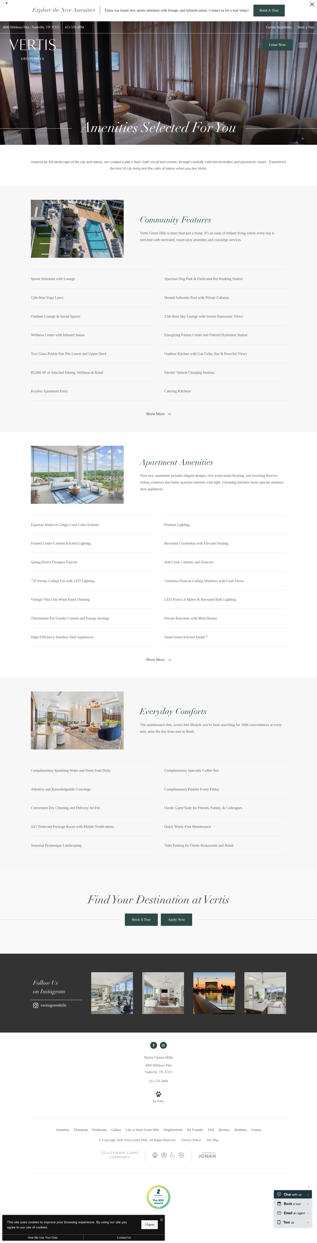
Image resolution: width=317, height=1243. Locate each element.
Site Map (212, 1177)
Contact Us (124, 1237)
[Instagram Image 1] (112, 1030)
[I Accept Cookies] (161, 1220)
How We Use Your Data (43, 1237)
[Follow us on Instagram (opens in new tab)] (163, 1082)
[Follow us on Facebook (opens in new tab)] (153, 1082)
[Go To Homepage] (32, 87)
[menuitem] (62, 1167)
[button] (3, 3)
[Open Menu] (303, 82)
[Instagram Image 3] (214, 1030)
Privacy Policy (191, 1177)
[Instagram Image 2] (163, 1030)
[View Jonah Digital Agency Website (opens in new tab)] (207, 1193)
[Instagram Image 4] (265, 1030)
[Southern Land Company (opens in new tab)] (119, 1195)
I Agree (149, 1224)
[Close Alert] (312, 5)
